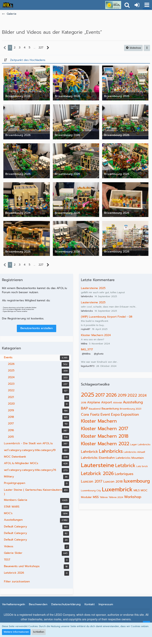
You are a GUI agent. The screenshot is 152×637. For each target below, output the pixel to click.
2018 (83, 402)
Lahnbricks (111, 451)
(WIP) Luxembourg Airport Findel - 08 (106, 317)
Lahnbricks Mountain (130, 458)
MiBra (84, 343)
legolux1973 (87, 366)
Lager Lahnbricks (140, 444)
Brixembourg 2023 (130, 409)
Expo (115, 414)
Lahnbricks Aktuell (134, 452)
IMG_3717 (87, 349)
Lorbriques (124, 474)
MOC (144, 490)
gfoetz (100, 354)
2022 (132, 395)
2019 (122, 395)
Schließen (38, 632)
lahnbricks (87, 296)
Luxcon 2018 (113, 481)
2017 (100, 395)
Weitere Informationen (16, 632)
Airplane (93, 402)
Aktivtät (117, 402)
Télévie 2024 (116, 497)
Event (105, 414)
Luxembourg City (91, 490)
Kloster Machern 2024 (96, 335)
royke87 (85, 329)
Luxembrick (117, 489)
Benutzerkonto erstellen (36, 328)
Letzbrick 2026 (97, 473)
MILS (137, 490)
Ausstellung (133, 402)
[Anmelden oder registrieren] (137, 5)
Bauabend (95, 409)
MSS (96, 497)
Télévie (104, 497)
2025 (87, 394)
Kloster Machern (99, 421)
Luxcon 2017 (91, 481)
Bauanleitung (110, 409)
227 (41, 47)
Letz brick (142, 466)
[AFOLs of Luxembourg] (8, 5)
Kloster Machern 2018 (104, 436)
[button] (147, 5)
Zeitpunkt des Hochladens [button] (27, 60)
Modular (86, 497)
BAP (84, 408)
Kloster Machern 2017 (104, 428)
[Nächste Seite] (48, 48)
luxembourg (137, 481)
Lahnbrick (89, 451)
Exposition (130, 414)
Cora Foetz (90, 414)
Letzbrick (125, 465)
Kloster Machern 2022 (105, 443)
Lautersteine (97, 465)
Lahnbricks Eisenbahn (98, 457)
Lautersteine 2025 (93, 288)
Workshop (132, 497)
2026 (111, 395)
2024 (142, 395)
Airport (106, 402)
